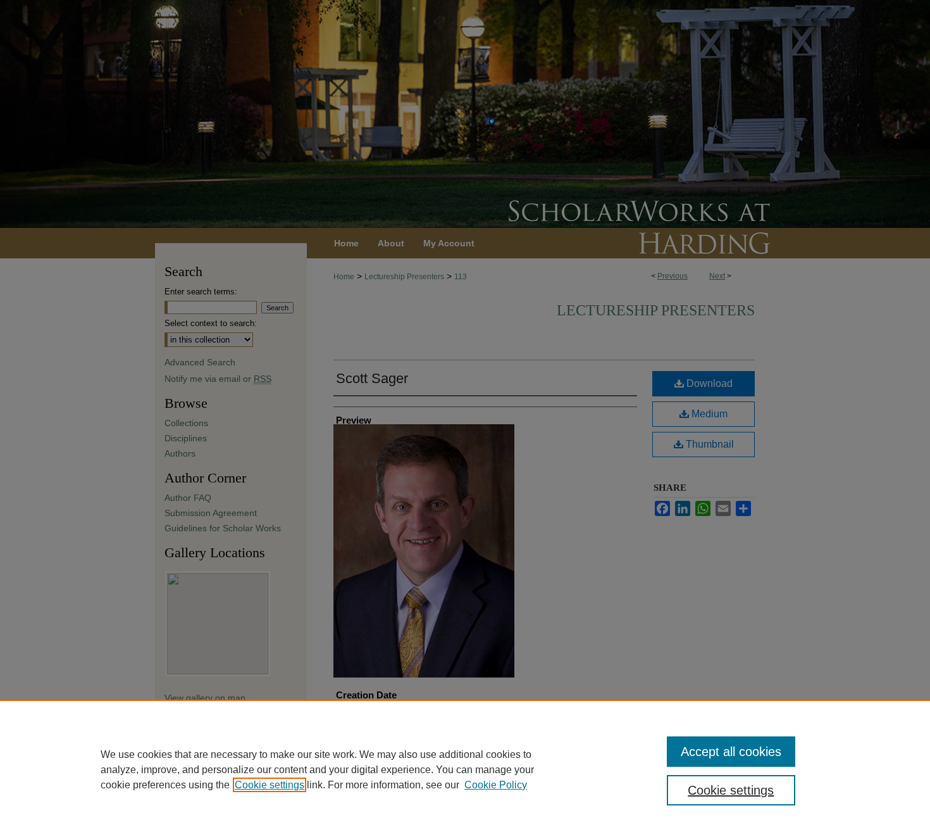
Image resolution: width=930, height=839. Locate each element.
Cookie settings (269, 784)
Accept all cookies (731, 752)
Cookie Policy (495, 784)
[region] (465, 769)
